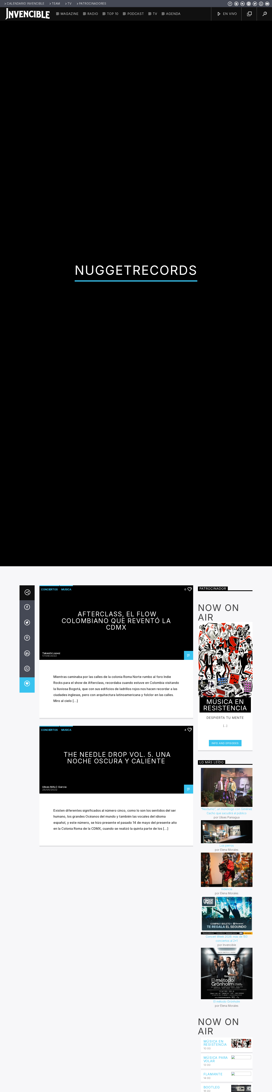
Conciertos (49, 640)
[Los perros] (227, 882)
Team (56, 3)
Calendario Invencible (25, 3)
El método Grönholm (226, 1052)
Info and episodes (225, 793)
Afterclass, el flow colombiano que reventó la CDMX (116, 671)
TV (69, 3)
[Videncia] (227, 920)
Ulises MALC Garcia (54, 837)
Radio (92, 14)
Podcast (135, 14)
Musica (66, 640)
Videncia (226, 939)
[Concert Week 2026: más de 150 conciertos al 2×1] (227, 966)
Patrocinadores (92, 3)
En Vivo (229, 14)
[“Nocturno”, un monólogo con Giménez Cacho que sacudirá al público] (227, 838)
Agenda (173, 14)
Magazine (69, 14)
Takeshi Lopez (51, 703)
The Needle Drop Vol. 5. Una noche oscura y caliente (117, 808)
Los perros (227, 896)
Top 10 (112, 14)
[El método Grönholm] (227, 1024)
